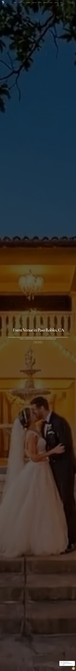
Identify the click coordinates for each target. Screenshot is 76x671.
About (15, 2)
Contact (56, 2)
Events (39, 2)
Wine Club (34, 2)
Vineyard (28, 2)
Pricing (50, 2)
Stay (24, 2)
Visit (19, 2)
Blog (61, 2)
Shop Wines (71, 2)
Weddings (45, 2)
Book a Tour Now (38, 342)
